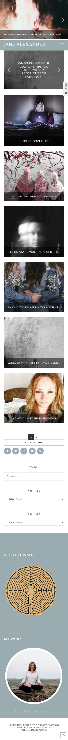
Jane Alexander (24, 44)
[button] (62, 45)
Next (60, 20)
